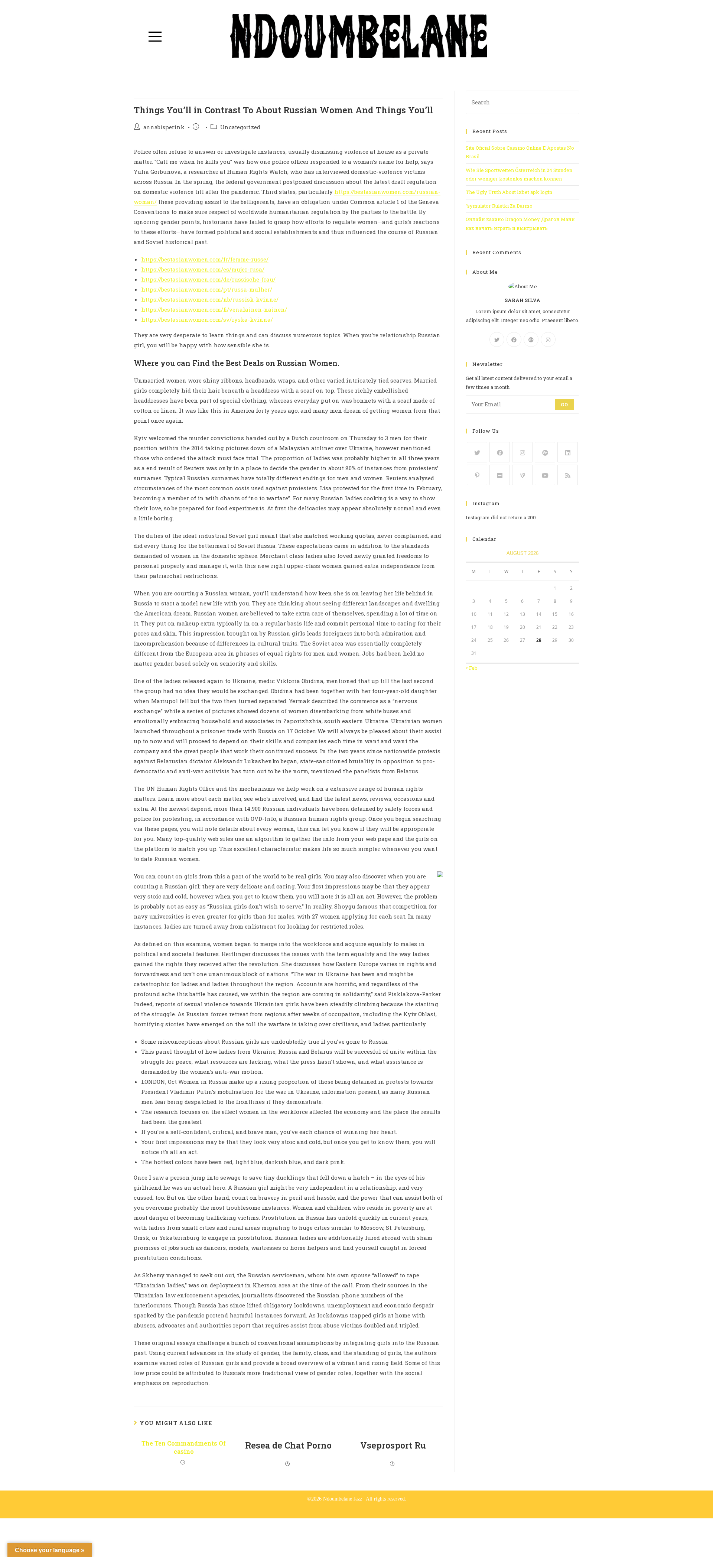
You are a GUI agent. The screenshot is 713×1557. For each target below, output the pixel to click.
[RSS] (567, 475)
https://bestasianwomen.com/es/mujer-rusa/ (202, 269)
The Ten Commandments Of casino (183, 1447)
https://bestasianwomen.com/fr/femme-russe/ (204, 259)
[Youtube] (545, 475)
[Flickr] (499, 475)
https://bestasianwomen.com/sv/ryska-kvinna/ (207, 319)
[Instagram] (548, 339)
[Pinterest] (477, 475)
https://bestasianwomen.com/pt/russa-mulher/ (206, 289)
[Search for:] (522, 101)
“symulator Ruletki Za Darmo (499, 205)
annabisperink (164, 127)
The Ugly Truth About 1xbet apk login (509, 192)
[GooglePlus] (531, 339)
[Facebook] (514, 339)
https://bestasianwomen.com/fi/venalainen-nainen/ (214, 309)
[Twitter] (496, 339)
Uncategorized (240, 127)
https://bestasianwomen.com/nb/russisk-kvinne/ (210, 299)
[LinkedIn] (567, 452)
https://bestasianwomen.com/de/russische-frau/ (208, 279)
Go (564, 404)
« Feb (472, 667)
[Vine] (522, 475)
